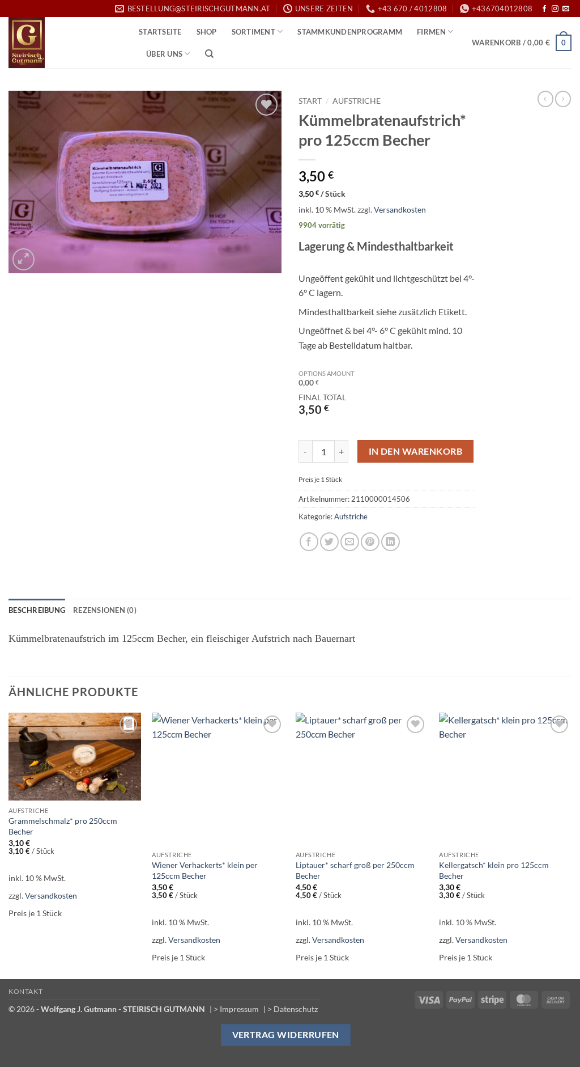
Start (310, 100)
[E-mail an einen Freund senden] (349, 541)
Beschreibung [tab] (36, 610)
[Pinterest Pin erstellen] (370, 541)
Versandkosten (400, 209)
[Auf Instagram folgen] (555, 9)
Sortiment (253, 31)
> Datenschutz (292, 1009)
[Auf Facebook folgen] (544, 9)
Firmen (431, 31)
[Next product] (545, 99)
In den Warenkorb (415, 451)
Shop (207, 31)
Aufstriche (356, 100)
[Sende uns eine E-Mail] (565, 9)
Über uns (164, 53)
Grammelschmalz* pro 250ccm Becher (62, 826)
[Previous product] (563, 99)
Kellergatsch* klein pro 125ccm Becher (494, 870)
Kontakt (25, 991)
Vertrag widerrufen (285, 1035)
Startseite (160, 31)
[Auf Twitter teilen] (329, 541)
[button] (522, 43)
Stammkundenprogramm (349, 31)
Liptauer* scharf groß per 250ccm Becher (355, 870)
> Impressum (236, 1009)
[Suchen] (209, 54)
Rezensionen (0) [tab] (105, 610)
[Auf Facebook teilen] (309, 541)
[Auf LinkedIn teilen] (390, 541)
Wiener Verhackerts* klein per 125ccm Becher (205, 870)
